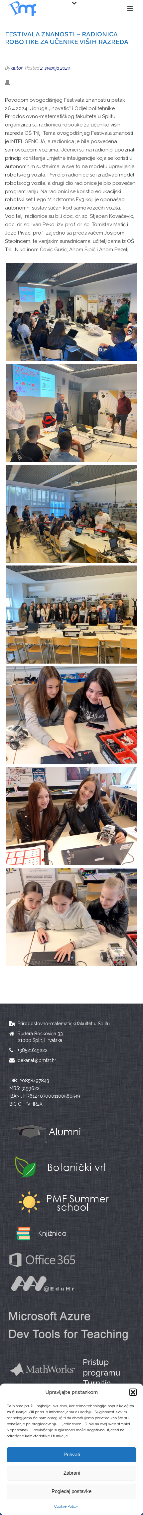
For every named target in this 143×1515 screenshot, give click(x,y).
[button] (133, 1392)
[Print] (11, 82)
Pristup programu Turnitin (101, 1372)
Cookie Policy (66, 1506)
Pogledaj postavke (71, 1491)
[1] (71, 312)
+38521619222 (33, 1050)
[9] (71, 816)
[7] (71, 614)
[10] (71, 917)
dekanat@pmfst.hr (37, 1060)
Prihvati (72, 1454)
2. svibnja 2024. (55, 68)
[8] (71, 715)
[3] (71, 413)
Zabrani (72, 1473)
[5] (71, 514)
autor (17, 68)
